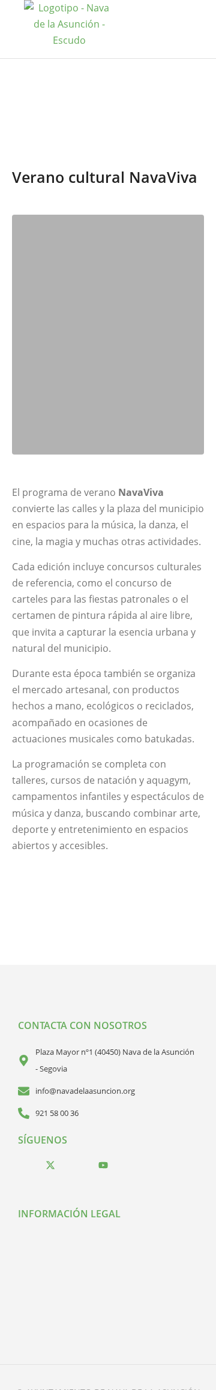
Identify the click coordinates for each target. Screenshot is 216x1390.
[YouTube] (103, 1165)
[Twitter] (50, 1165)
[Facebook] (24, 1165)
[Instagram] (77, 1165)
